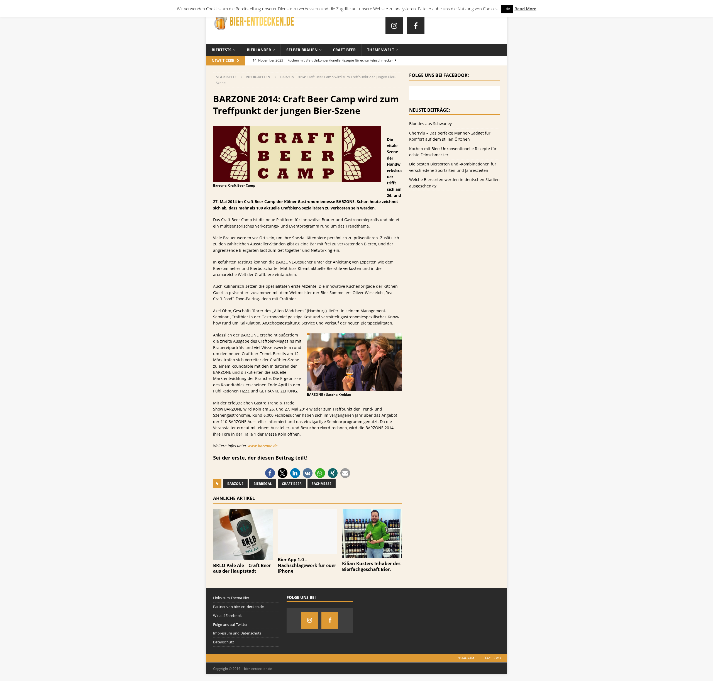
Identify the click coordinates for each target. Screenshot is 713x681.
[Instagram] (394, 25)
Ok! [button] (507, 8)
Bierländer (259, 49)
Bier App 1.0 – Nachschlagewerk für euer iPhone (307, 565)
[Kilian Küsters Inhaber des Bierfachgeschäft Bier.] (372, 554)
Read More (525, 8)
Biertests (221, 49)
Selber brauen (302, 49)
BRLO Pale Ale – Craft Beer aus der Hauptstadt (242, 568)
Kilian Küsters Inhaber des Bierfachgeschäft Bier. (371, 566)
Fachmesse (321, 483)
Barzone (235, 483)
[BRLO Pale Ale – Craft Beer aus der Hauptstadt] (243, 556)
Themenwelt (380, 49)
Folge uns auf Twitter (230, 624)
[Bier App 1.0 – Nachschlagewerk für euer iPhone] (308, 550)
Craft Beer (344, 49)
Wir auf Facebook (227, 615)
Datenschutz (223, 642)
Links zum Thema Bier (231, 597)
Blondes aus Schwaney (430, 123)
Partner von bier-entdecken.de (238, 606)
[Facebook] (415, 25)
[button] (270, 473)
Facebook (493, 658)
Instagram (465, 658)
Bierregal (262, 483)
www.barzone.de (262, 445)
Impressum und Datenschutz (237, 633)
